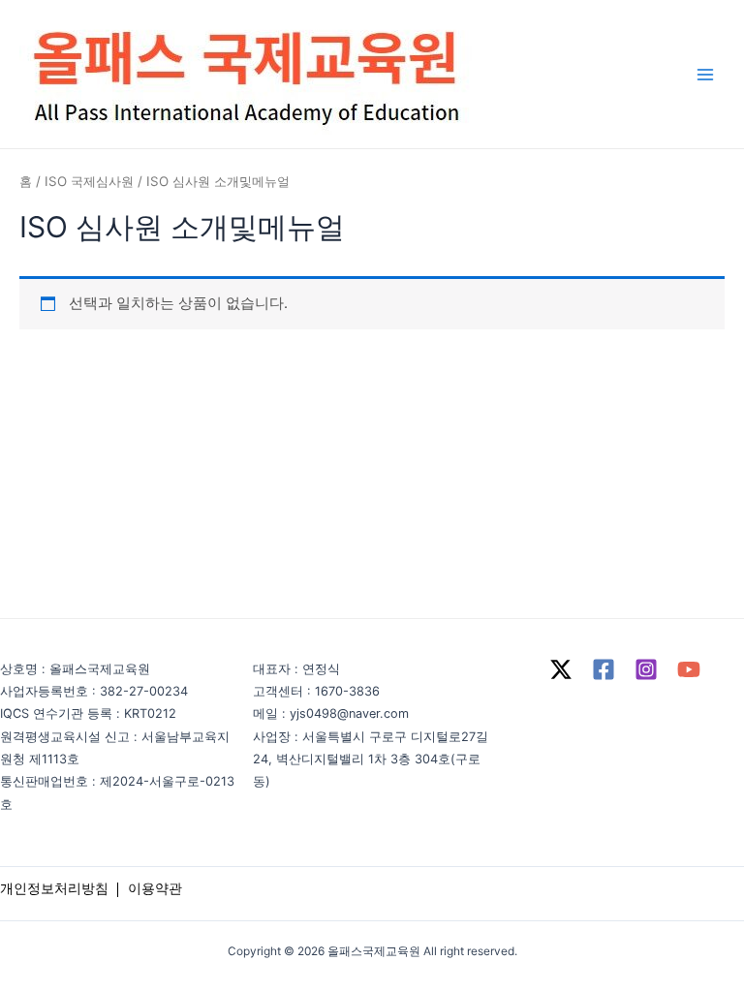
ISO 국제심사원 (89, 181)
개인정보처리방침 (54, 888)
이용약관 (155, 888)
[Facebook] (603, 669)
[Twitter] (561, 669)
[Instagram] (646, 669)
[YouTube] (688, 669)
